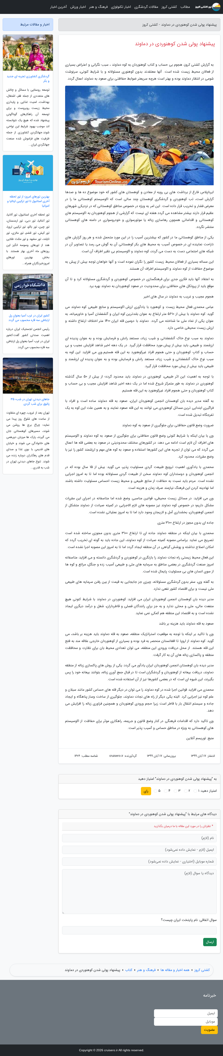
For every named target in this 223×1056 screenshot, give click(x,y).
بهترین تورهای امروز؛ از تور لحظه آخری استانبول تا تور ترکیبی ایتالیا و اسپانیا (28, 201)
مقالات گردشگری (146, 7)
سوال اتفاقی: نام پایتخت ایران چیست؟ (189, 920)
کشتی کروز (169, 7)
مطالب (185, 7)
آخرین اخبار (58, 7)
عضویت (209, 1030)
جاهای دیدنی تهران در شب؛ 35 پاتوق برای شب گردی (30, 401)
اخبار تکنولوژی (121, 7)
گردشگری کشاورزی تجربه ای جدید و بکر (28, 78)
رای (146, 791)
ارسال (210, 942)
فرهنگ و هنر (98, 7)
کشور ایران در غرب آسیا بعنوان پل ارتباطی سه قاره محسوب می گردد (28, 317)
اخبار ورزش (78, 7)
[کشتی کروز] (207, 7)
